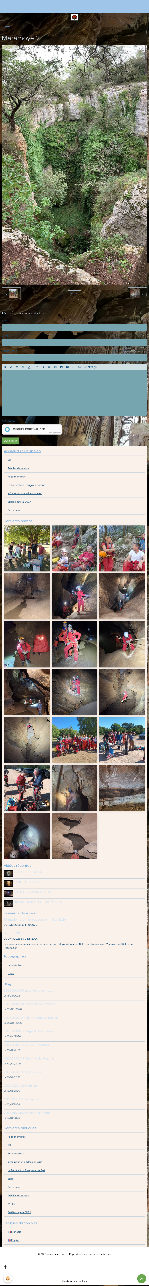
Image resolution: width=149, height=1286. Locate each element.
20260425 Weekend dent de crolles (31, 1018)
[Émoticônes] (79, 367)
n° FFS (11, 1204)
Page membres (17, 476)
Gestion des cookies (74, 1281)
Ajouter (10, 441)
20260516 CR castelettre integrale (30, 1004)
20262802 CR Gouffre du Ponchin (29, 1058)
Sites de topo (16, 965)
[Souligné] (17, 367)
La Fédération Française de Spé (26, 485)
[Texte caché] (55, 367)
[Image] (61, 367)
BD (9, 459)
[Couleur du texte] (30, 367)
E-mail (6, 335)
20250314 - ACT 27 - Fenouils (26, 1045)
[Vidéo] (67, 367)
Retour (74, 293)
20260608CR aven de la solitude (28, 991)
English (15, 1240)
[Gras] (5, 367)
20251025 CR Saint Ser (21, 1086)
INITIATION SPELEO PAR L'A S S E (38, 902)
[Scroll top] (141, 1278)
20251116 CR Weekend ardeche (27, 1113)
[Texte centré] (43, 367)
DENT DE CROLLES (28, 872)
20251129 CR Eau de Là (21, 1099)
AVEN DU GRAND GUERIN (32, 892)
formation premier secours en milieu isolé (35, 920)
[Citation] (37, 367)
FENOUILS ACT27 (26, 882)
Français (16, 1231)
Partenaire (14, 510)
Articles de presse (18, 468)
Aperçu (92, 367)
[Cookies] (8, 1278)
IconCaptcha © (55, 433)
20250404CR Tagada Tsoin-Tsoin (29, 1031)
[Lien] (49, 367)
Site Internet (9, 350)
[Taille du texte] (23, 367)
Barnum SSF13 (14, 933)
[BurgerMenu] (7, 28)
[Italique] (11, 367)
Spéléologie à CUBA (19, 501)
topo (11, 973)
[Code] (73, 367)
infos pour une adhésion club (25, 493)
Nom (4, 320)
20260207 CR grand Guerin (24, 1072)
